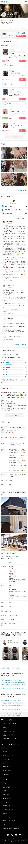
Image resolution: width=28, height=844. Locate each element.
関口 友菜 (3, 668)
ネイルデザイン (6, 766)
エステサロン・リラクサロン (10, 738)
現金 (10, 585)
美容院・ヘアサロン (10, 713)
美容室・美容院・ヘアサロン (10, 723)
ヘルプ (4, 824)
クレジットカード (13, 589)
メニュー (17, 28)
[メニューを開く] (26, 2)
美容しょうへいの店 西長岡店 (7, 715)
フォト (10, 28)
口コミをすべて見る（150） (20, 344)
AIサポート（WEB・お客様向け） (11, 828)
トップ (2, 713)
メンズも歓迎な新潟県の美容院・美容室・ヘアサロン (12, 703)
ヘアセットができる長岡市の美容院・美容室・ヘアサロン (13, 684)
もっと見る (14, 137)
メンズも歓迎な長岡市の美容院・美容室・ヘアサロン (12, 682)
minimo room (6, 794)
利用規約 (5, 813)
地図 (16, 556)
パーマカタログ (6, 759)
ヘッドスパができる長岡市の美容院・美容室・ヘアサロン (13, 688)
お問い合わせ (12, 623)
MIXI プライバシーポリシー (9, 821)
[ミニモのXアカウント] (12, 835)
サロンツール (6, 802)
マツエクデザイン (7, 770)
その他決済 (11, 595)
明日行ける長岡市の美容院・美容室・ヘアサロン (11, 680)
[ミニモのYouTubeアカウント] (20, 835)
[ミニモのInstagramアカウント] (8, 835)
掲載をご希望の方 (7, 798)
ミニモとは (5, 783)
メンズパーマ (6, 763)
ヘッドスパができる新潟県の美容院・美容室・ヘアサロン (13, 709)
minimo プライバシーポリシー (10, 817)
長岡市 (20, 713)
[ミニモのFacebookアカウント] (16, 835)
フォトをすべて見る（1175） (19, 190)
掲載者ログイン (6, 806)
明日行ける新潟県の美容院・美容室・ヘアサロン (11, 700)
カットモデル (6, 774)
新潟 (16, 713)
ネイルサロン (6, 727)
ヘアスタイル (6, 748)
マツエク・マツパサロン (9, 731)
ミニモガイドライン (8, 809)
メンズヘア (5, 751)
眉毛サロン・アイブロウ (9, 735)
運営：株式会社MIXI (8, 787)
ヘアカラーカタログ (8, 755)
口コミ (23, 28)
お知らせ (5, 791)
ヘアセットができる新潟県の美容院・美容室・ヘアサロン (13, 705)
